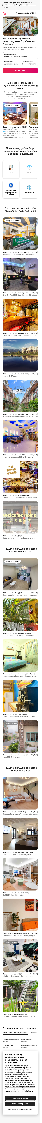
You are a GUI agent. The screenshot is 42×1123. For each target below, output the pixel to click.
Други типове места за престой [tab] (15, 1033)
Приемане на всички (20, 1098)
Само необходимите (20, 1104)
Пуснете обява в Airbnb (26, 13)
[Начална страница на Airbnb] (4, 13)
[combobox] (20, 56)
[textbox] (11, 64)
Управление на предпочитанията (20, 1109)
